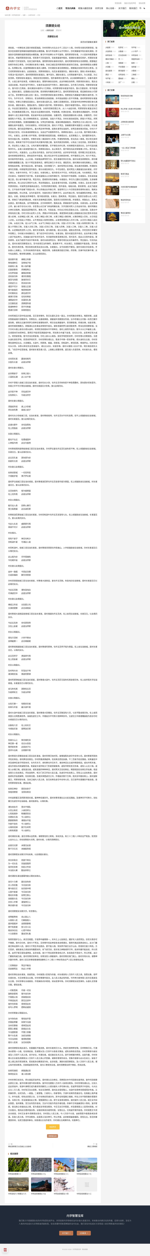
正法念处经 (124, 55)
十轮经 (109, 82)
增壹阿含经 (137, 59)
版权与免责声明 (130, 3)
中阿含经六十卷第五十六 (17, 1194)
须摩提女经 (52, 25)
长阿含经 (123, 75)
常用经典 (118, 3)
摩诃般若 (123, 71)
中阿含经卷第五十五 (38, 1194)
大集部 (122, 51)
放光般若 (110, 71)
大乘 (134, 82)
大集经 (135, 71)
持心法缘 (110, 8)
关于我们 (122, 8)
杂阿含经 (110, 55)
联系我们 (133, 8)
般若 (134, 63)
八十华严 (136, 51)
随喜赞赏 (52, 1127)
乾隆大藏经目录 (85, 8)
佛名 (134, 78)
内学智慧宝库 (13, 8)
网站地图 (85, 1249)
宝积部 (135, 67)
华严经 (135, 47)
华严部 (109, 78)
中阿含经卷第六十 (14, 1174)
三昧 (108, 63)
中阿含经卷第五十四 (61, 1194)
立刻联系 (84, 1233)
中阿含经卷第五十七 (84, 1174)
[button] (143, 28)
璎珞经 (122, 78)
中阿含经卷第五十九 (38, 1174)
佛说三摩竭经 (92, 1146)
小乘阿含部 (31, 15)
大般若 (109, 47)
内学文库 (99, 8)
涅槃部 (122, 63)
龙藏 (24, 15)
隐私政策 (142, 3)
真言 (108, 75)
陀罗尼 (122, 47)
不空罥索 (123, 67)
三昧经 (135, 75)
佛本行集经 (111, 59)
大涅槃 (109, 67)
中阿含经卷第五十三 (84, 1194)
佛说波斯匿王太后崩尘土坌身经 (19, 1146)
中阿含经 (136, 55)
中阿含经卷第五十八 (61, 1174)
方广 (121, 82)
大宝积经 (110, 51)
